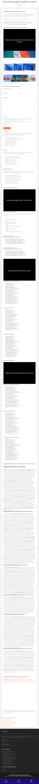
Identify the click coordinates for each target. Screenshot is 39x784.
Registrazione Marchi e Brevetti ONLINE (19, 2)
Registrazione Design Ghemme (7, 762)
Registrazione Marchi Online (30, 680)
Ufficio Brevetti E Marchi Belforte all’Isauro (9, 757)
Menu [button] (20, 5)
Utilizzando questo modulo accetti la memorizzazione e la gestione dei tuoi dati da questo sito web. (16, 122)
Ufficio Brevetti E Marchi (16, 681)
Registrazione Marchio (7, 681)
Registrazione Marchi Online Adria (8, 761)
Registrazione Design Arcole (7, 755)
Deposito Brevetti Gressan (10, 140)
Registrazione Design (21, 680)
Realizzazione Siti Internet (9, 776)
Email (21, 93)
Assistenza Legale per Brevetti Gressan (12, 145)
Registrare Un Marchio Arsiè (7, 720)
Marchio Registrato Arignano (7, 724)
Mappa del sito (26, 775)
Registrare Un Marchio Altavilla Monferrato (9, 722)
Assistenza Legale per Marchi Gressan (11, 164)
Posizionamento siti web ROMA (18, 776)
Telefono (5, 93)
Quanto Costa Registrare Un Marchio (21, 678)
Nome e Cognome (7, 88)
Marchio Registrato (11, 678)
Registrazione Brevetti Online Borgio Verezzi (10, 758)
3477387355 (6, 744)
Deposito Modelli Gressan (9, 178)
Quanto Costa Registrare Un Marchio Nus (9, 751)
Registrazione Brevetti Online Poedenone (9, 759)
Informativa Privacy (11, 775)
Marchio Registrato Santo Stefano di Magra (9, 754)
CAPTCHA (5, 124)
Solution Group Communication (28, 776)
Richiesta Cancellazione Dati (19, 775)
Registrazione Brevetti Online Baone (8, 718)
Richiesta (5, 97)
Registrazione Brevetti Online (12, 680)
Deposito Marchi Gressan (9, 159)
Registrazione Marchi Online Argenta (8, 764)
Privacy (5, 116)
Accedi (30, 775)
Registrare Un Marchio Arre (6, 726)
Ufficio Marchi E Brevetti (24, 681)
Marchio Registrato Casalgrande (8, 752)
